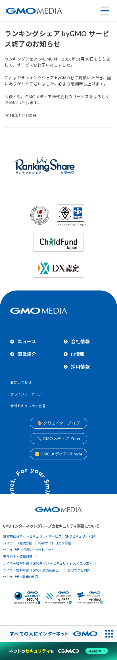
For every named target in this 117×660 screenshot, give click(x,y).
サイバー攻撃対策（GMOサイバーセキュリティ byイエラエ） (48, 563)
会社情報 (80, 341)
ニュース (27, 341)
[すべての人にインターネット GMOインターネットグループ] (50, 634)
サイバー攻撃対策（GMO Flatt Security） (32, 570)
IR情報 (78, 354)
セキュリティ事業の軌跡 (21, 576)
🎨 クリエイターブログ (58, 423)
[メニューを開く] (105, 11)
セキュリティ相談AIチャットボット (28, 549)
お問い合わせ (21, 382)
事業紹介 (27, 354)
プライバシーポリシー (28, 394)
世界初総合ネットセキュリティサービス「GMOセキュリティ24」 (50, 536)
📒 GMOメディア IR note (58, 453)
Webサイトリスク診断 (54, 542)
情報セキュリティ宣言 (28, 406)
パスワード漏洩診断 (17, 542)
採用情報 (80, 366)
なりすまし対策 (78, 570)
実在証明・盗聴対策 (17, 556)
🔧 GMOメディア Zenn (58, 438)
